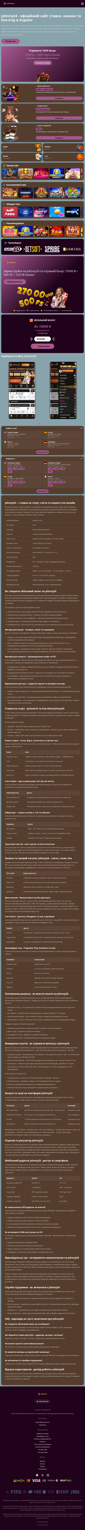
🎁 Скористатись (42, 346)
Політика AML (42, 1449)
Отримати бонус (42, 63)
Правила (42, 1441)
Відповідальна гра (42, 1436)
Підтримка (42, 1425)
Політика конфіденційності (42, 1439)
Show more (42, 452)
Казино (42, 1466)
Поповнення (42, 1469)
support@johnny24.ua (42, 1422)
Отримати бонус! (14, 282)
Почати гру (10, 41)
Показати (42, 491)
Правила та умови (42, 1433)
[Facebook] (37, 1475)
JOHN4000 (42, 339)
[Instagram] (48, 1475)
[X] (42, 1475)
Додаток (42, 1461)
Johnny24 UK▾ (43, 1401)
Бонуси (42, 1464)
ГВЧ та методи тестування (42, 1444)
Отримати (59, 98)
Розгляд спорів (42, 1452)
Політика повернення (42, 1447)
